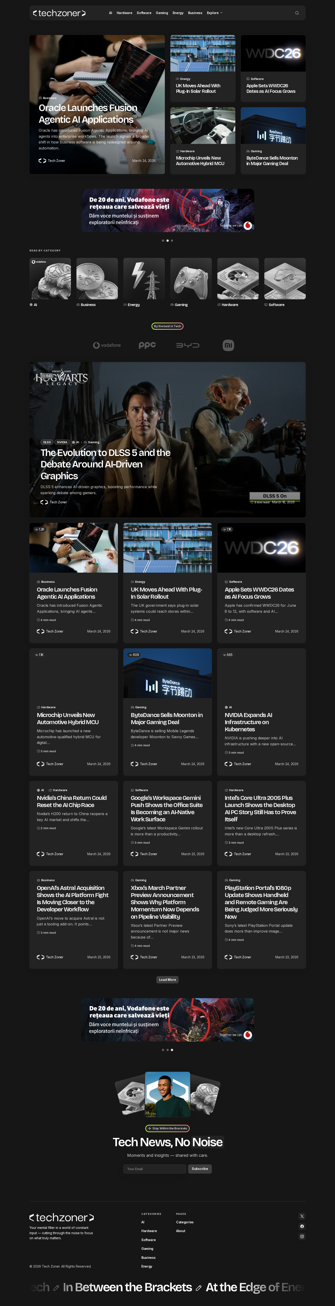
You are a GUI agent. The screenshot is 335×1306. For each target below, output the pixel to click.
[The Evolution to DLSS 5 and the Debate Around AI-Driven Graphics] (167, 439)
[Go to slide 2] (167, 240)
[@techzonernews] (302, 1216)
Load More (167, 980)
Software (257, 79)
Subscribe (200, 1169)
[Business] (97, 283)
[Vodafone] (107, 345)
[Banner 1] (167, 1019)
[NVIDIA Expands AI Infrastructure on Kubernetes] (261, 673)
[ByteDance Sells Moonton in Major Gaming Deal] (273, 125)
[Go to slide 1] (163, 240)
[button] (297, 13)
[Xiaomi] (228, 345)
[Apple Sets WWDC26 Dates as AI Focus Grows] (273, 53)
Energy (185, 79)
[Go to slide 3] (172, 240)
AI (35, 305)
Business (50, 98)
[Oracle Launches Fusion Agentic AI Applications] (73, 548)
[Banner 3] (167, 210)
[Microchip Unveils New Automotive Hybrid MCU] (202, 125)
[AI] (50, 283)
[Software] (285, 283)
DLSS (47, 442)
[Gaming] (191, 283)
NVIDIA (62, 442)
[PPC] (147, 345)
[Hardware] (238, 283)
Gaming (256, 151)
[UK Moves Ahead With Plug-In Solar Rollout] (202, 53)
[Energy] (144, 283)
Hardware (187, 151)
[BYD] (188, 345)
